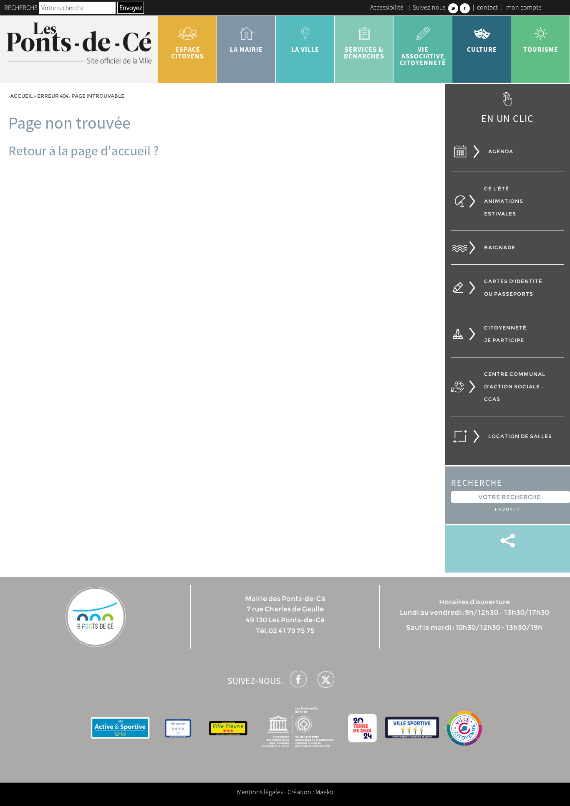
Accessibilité (387, 7)
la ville (305, 49)
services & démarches (364, 52)
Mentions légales (260, 792)
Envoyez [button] (130, 7)
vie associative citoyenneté (423, 56)
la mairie (246, 49)
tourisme (540, 49)
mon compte (524, 7)
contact (487, 7)
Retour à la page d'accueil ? (83, 150)
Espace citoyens (187, 52)
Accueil (21, 96)
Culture (482, 49)
